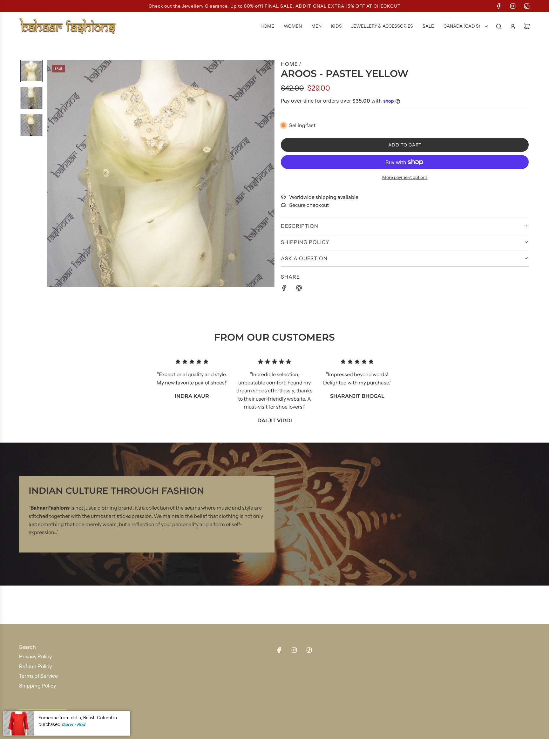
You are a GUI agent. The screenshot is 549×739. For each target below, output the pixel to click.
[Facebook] (499, 6)
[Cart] (527, 26)
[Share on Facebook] (284, 289)
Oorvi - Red (73, 724)
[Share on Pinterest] (299, 289)
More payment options (405, 177)
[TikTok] (527, 6)
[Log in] (513, 26)
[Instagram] (513, 6)
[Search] (499, 26)
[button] (52, 173)
